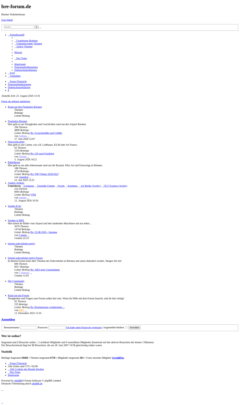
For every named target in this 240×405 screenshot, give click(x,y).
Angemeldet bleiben (114, 327)
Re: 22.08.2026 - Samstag (43, 232)
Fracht (61, 185)
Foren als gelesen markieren (15, 101)
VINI (33, 194)
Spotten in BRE (16, 220)
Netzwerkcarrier (16, 141)
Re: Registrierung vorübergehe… (47, 307)
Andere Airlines (16, 183)
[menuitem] (26, 40)
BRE (21, 310)
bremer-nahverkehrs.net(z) (21, 243)
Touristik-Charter (46, 185)
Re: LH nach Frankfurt (42, 153)
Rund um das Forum (18, 295)
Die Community (16, 281)
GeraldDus (118, 357)
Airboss (23, 136)
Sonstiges (72, 185)
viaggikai (23, 177)
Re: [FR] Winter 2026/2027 (44, 174)
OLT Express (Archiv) (115, 185)
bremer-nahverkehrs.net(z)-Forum (25, 258)
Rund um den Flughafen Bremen (25, 107)
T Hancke (24, 272)
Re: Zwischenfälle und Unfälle (46, 133)
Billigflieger (14, 162)
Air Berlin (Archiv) (91, 185)
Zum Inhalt (7, 20)
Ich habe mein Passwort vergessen (84, 327)
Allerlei (22, 156)
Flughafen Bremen (17, 121)
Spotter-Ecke (14, 206)
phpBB (18, 380)
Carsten (23, 235)
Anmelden (8, 319)
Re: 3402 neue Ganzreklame (45, 269)
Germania (29, 185)
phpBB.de (37, 383)
